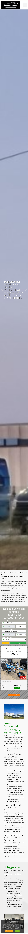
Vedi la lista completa (13, 694)
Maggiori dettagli (9, 931)
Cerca (17, 643)
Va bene (17, 931)
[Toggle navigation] (25, 5)
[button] (2, 289)
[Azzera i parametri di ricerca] (5, 643)
